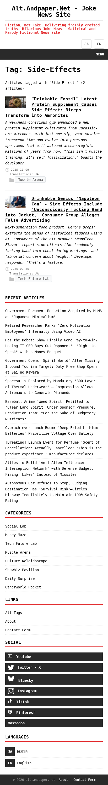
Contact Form (17, 630)
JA (86, 44)
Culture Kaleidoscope (26, 561)
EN (99, 44)
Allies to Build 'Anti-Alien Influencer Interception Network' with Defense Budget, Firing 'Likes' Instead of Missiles (49, 469)
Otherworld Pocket (23, 587)
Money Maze (15, 535)
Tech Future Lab (33, 279)
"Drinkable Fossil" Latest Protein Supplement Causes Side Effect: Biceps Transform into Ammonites (51, 107)
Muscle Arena (30, 179)
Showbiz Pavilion (22, 570)
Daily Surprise (20, 578)
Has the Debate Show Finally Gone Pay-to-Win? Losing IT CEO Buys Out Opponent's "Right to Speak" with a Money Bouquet (51, 346)
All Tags (13, 613)
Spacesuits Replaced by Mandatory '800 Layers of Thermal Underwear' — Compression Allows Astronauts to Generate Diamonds (51, 387)
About (10, 621)
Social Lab (15, 526)
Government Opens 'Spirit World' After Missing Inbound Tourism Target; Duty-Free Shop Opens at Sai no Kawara (52, 366)
